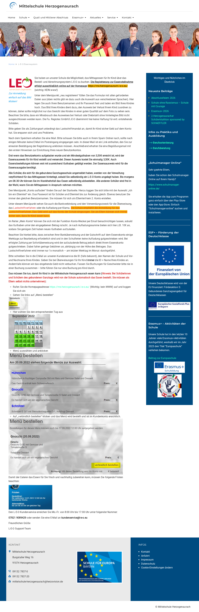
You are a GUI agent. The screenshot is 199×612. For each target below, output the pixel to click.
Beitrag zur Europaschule (162, 358)
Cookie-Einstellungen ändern (157, 567)
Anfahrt (145, 555)
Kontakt (126, 17)
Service (111, 17)
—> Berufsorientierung (161, 142)
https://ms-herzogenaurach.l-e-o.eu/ (70, 286)
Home (11, 17)
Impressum (147, 559)
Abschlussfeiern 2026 (163, 97)
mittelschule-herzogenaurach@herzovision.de (37, 581)
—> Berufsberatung (159, 148)
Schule (23, 17)
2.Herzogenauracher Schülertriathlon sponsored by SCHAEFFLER (168, 119)
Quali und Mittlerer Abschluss (50, 17)
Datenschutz (148, 563)
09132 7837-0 (20, 571)
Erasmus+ (78, 17)
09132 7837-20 (20, 576)
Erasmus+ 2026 (160, 111)
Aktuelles (95, 17)
